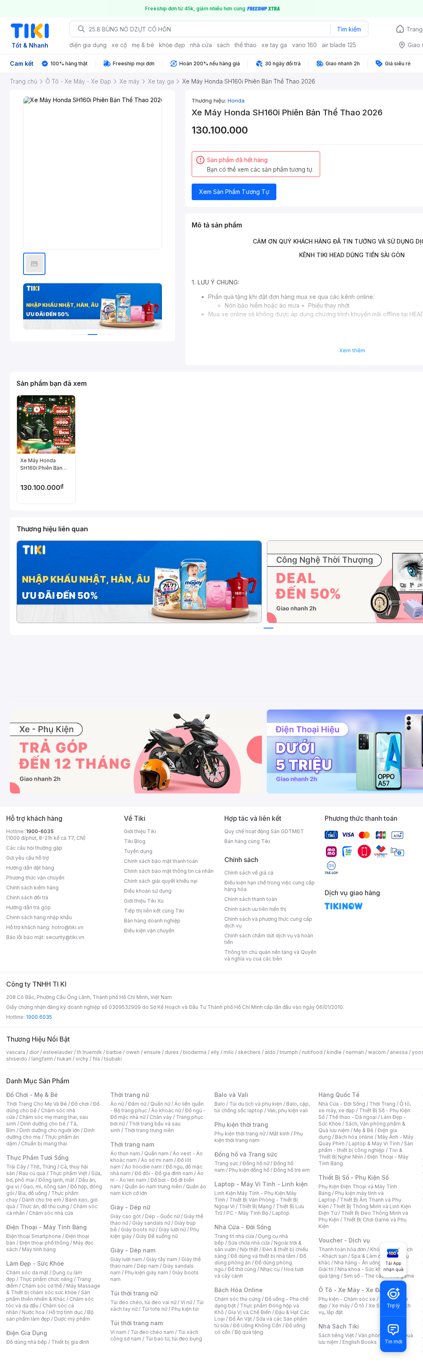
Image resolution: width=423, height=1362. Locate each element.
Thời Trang (382, 1104)
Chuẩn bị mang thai (44, 1143)
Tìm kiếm (349, 29)
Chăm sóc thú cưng (237, 1299)
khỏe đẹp (172, 44)
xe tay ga (274, 44)
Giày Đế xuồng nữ (157, 1236)
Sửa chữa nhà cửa (249, 1243)
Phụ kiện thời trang (241, 1124)
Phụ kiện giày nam (146, 1272)
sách (223, 44)
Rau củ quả (32, 1173)
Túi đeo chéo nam (152, 1332)
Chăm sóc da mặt (27, 1272)
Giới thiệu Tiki (140, 831)
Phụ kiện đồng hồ (249, 1170)
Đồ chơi (80, 1104)
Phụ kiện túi (185, 1309)
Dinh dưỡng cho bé (43, 1124)
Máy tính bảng (39, 1249)
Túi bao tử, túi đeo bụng (173, 1339)
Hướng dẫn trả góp (28, 907)
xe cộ (119, 44)
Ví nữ (186, 1302)
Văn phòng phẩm (378, 1335)
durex (172, 1052)
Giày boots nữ (137, 1229)
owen (133, 1052)
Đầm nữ (137, 1104)
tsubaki (113, 1059)
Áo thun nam (125, 1153)
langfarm (42, 1059)
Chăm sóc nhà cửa (51, 1213)
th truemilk (89, 1052)
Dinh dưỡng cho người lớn (49, 1130)
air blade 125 (339, 44)
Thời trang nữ (129, 1094)
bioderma (195, 1052)
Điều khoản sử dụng (147, 891)
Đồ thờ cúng (242, 1269)
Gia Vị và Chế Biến (249, 1312)
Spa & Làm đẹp (369, 1256)
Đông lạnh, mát (56, 1180)
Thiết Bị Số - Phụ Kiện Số (353, 1177)
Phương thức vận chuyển (35, 878)
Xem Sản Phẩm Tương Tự (234, 191)
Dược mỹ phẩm (72, 1319)
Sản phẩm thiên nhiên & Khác (48, 1295)
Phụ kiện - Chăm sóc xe (346, 1299)
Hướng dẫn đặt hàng (30, 868)
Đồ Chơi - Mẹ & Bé (32, 1094)
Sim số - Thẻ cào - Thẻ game (379, 1276)
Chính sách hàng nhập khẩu (39, 917)
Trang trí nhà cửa (234, 1236)
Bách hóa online (354, 1137)
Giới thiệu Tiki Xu (144, 901)
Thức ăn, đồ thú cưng (44, 1206)
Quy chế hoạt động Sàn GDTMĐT (264, 831)
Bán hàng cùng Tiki (247, 841)
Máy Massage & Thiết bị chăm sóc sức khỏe (53, 1289)
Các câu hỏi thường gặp (34, 848)
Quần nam (156, 1153)
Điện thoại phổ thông (44, 1243)
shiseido (16, 1059)
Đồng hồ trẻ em (291, 1170)
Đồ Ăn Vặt (240, 1319)
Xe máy (341, 1305)
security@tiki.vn (65, 937)
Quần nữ (160, 1104)
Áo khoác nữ (166, 1110)
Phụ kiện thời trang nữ (239, 1133)
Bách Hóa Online (238, 1289)
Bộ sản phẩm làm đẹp (49, 1315)
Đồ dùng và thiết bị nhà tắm (263, 1256)
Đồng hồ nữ (255, 1163)
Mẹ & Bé (363, 1130)
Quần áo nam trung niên (153, 1186)
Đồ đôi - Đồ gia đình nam (164, 1173)
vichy (82, 1059)
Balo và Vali (231, 1094)
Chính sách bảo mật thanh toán (161, 861)
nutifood (312, 1052)
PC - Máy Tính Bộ (247, 1213)
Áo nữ (117, 1104)
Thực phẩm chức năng (46, 1279)
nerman (355, 1052)
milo (228, 1052)
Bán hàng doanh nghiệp (152, 921)
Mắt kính (279, 1133)
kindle (334, 1052)
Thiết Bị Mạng (255, 1206)
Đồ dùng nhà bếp (26, 1342)
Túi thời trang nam (136, 1322)
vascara (15, 1052)
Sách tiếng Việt (336, 1335)
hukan (64, 1059)
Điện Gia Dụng (26, 1332)
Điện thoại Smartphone (33, 1236)
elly (215, 1052)
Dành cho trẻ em (41, 1200)
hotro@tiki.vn (67, 927)
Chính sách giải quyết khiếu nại (160, 881)
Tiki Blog (134, 841)
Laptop (281, 1213)
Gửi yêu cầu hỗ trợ (27, 858)
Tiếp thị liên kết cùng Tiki (154, 911)
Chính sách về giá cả (248, 873)
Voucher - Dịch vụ (344, 1240)
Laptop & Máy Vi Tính (374, 1143)
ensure (152, 1052)
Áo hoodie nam (143, 1167)
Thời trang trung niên (149, 1130)
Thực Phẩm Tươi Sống (37, 1157)
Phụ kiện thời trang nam (258, 1136)
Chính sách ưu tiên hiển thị (255, 909)
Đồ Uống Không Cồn (257, 1325)
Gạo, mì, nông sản (44, 1186)
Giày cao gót (125, 1216)
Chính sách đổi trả (27, 897)
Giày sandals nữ (151, 1223)
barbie (114, 1052)
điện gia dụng (88, 44)
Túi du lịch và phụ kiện (255, 1104)
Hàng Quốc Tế (338, 1094)
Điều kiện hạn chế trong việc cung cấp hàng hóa (269, 885)
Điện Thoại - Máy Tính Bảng (46, 1227)
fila (96, 1059)
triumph (289, 1052)
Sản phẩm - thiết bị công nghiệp (365, 1146)
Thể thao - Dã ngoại (353, 1117)
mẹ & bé (143, 44)
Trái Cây (16, 1167)
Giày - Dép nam (132, 1250)
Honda (236, 100)
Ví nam (118, 1332)
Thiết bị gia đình (70, 1342)
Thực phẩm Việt (68, 1173)
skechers (249, 1052)
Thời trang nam (132, 1144)
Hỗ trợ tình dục (66, 1312)
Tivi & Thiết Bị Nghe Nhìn (360, 1153)
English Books (359, 1342)
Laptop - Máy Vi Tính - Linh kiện (261, 1184)
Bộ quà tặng (249, 1332)
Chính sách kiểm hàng (32, 887)
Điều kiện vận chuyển (149, 930)
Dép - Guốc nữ (162, 1216)
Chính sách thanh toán (250, 899)
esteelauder (58, 1052)
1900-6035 (40, 831)
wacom (377, 1052)
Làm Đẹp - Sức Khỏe (35, 1263)
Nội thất (249, 1249)
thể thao (246, 44)
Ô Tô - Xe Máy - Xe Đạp (352, 1289)
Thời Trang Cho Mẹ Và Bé (36, 1104)
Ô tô (359, 1305)
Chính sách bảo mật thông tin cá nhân (169, 871)
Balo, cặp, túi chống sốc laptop (262, 1107)
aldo (270, 1052)
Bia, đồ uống (32, 1193)
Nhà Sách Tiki (338, 1326)
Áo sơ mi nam (157, 1160)
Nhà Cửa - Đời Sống (242, 1227)
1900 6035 (39, 1017)
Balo (219, 1104)
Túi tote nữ (154, 1309)
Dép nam (148, 1266)
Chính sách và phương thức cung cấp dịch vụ (268, 922)
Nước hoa (33, 1312)
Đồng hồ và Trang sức (245, 1154)
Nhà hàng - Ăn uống (357, 1262)
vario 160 (304, 44)
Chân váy (161, 1117)
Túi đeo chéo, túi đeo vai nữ (143, 1302)
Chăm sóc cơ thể (42, 1286)
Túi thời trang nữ (134, 1293)
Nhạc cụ (270, 1269)
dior (34, 1052)
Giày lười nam (126, 1259)
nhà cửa (201, 44)
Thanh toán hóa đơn (342, 1249)
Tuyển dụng (138, 851)
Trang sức (226, 1163)
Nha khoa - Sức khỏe (362, 1269)
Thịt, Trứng (43, 1167)
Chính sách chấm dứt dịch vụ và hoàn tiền (268, 938)
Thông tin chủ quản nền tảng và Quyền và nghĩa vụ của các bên (270, 955)
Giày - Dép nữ (130, 1207)
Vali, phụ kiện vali (287, 1110)
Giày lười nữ (172, 1229)
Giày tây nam (161, 1259)
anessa (399, 1052)
